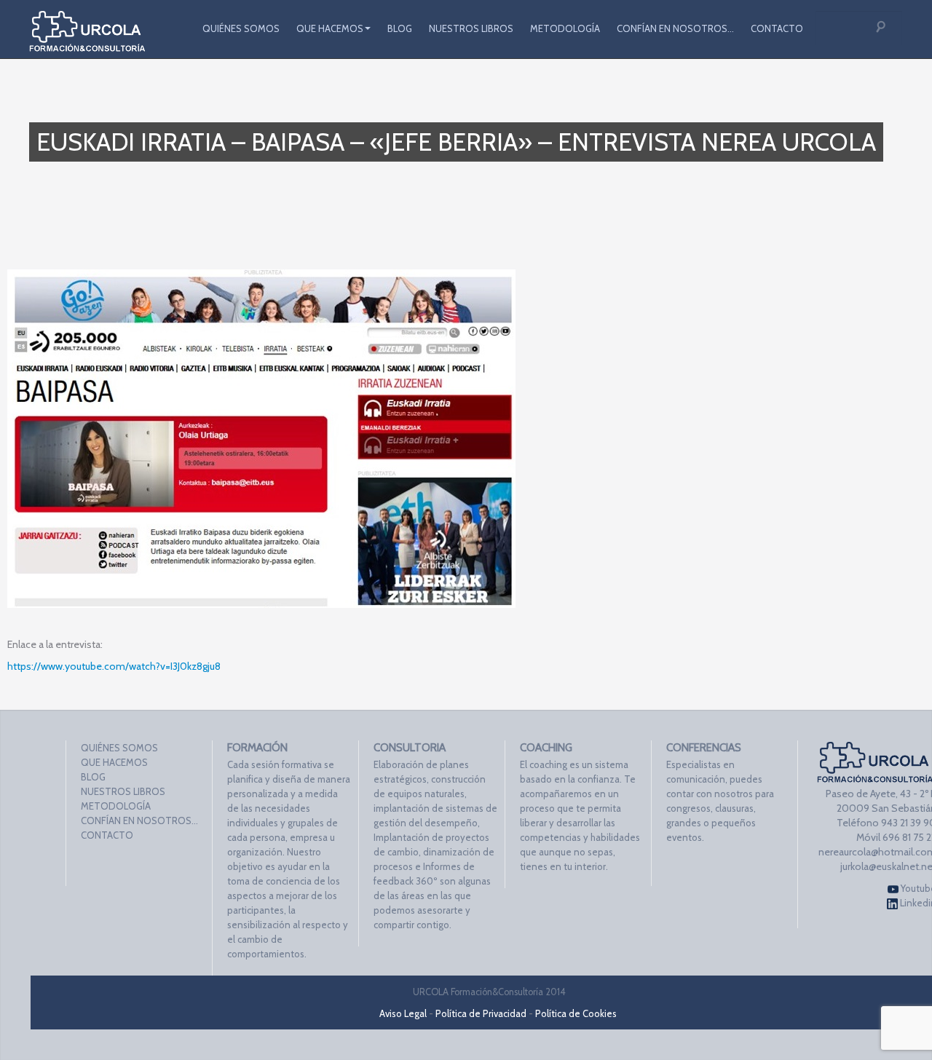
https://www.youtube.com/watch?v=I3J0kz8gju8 (114, 666)
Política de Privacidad (480, 1013)
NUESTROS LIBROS (471, 28)
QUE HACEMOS (329, 28)
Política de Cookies (576, 1013)
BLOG (399, 28)
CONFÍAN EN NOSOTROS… (675, 28)
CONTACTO (777, 28)
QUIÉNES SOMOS (241, 28)
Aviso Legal (403, 1013)
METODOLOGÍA (565, 28)
